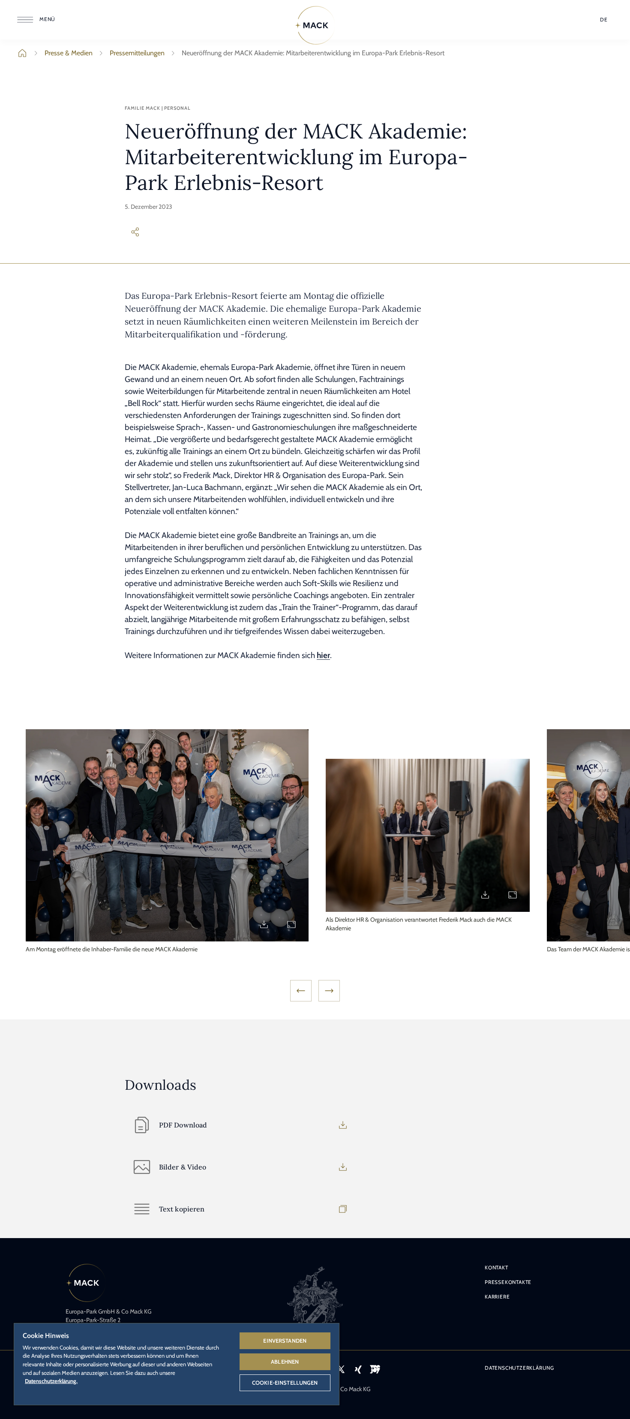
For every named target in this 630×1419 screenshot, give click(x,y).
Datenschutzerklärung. (51, 1380)
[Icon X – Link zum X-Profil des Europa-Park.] (341, 1369)
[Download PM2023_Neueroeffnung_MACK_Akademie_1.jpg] (264, 924)
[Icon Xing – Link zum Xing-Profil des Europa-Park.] (358, 1369)
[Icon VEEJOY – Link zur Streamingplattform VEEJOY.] (375, 1369)
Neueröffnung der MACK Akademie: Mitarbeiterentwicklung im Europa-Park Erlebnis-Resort (313, 53)
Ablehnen (285, 1361)
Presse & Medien (69, 53)
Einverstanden (284, 1340)
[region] (176, 1363)
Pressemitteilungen (137, 53)
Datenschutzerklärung (519, 1368)
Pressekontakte (508, 1282)
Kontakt (496, 1267)
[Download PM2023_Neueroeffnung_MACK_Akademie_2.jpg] (485, 894)
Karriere (497, 1296)
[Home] (315, 25)
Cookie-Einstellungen (285, 1382)
